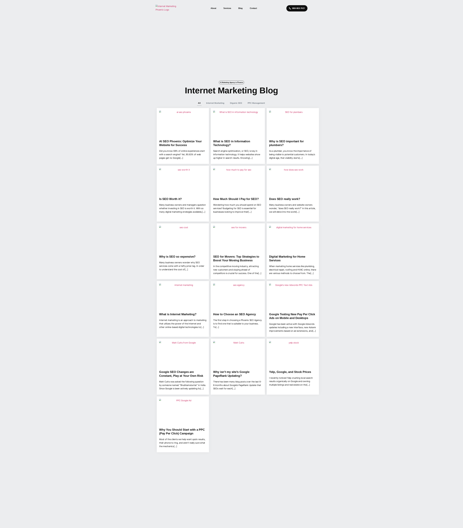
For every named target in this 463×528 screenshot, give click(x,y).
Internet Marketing (215, 103)
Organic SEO (236, 103)
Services (227, 8)
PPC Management (256, 103)
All (199, 103)
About (213, 8)
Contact (253, 8)
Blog (240, 8)
